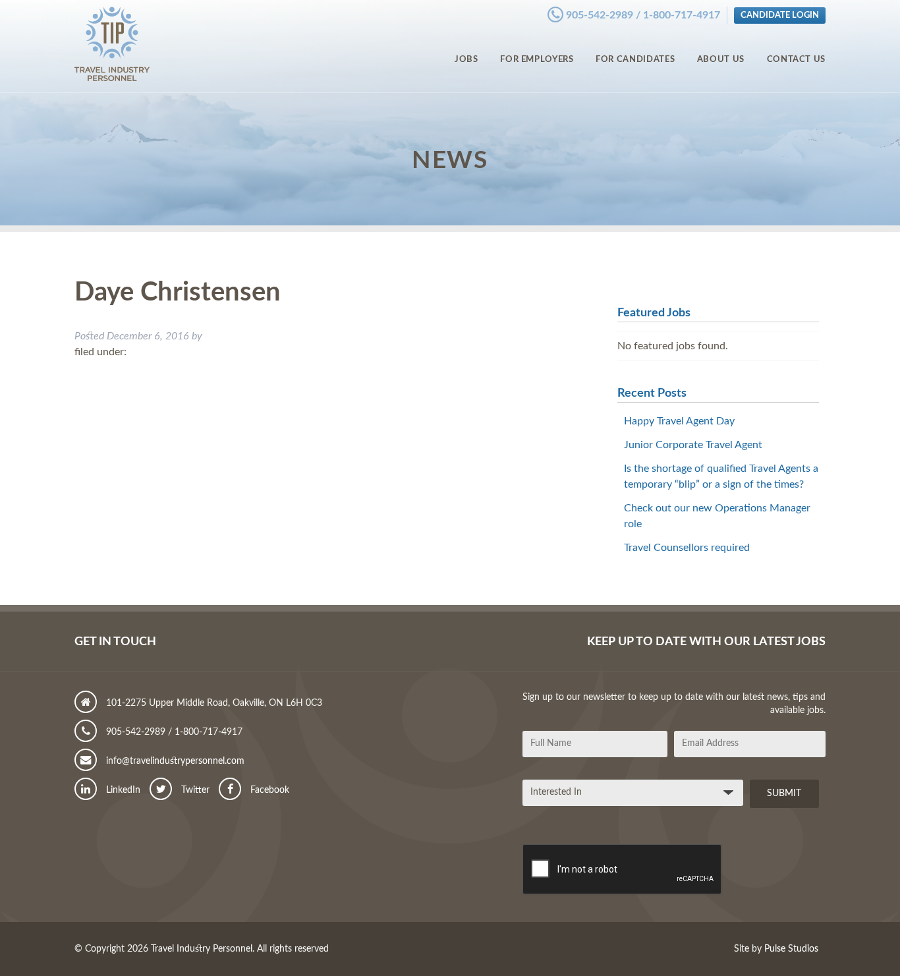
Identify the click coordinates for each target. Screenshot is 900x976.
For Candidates (635, 59)
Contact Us (796, 59)
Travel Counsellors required (687, 547)
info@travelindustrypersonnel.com (173, 761)
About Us (721, 59)
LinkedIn (121, 790)
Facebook (268, 790)
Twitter (194, 790)
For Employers (536, 59)
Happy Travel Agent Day (679, 421)
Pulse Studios (791, 949)
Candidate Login (780, 15)
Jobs (466, 59)
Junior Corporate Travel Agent (693, 445)
